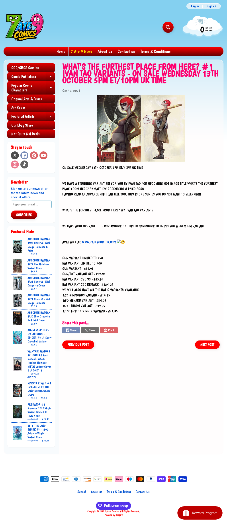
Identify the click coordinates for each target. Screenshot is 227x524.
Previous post (78, 344)
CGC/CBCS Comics (25, 67)
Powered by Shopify (114, 514)
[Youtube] (43, 155)
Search (81, 492)
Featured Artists (33, 117)
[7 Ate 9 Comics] (24, 27)
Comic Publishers (33, 77)
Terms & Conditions (155, 51)
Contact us (126, 51)
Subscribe (24, 215)
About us (105, 51)
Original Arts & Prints (26, 99)
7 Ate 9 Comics (112, 511)
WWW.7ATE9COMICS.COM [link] (99, 242)
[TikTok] (24, 164)
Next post (207, 344)
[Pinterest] (34, 155)
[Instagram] (15, 164)
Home (61, 51)
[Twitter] (15, 155)
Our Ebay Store (22, 125)
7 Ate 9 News (81, 51)
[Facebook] (24, 155)
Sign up (211, 6)
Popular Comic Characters (33, 88)
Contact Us (142, 492)
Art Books (18, 107)
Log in (195, 6)
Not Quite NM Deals (25, 133)
